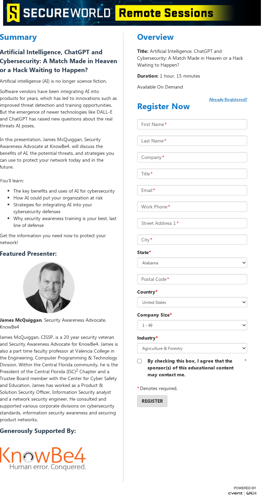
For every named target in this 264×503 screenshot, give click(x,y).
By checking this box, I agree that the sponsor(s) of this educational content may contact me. (190, 367)
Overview (155, 37)
